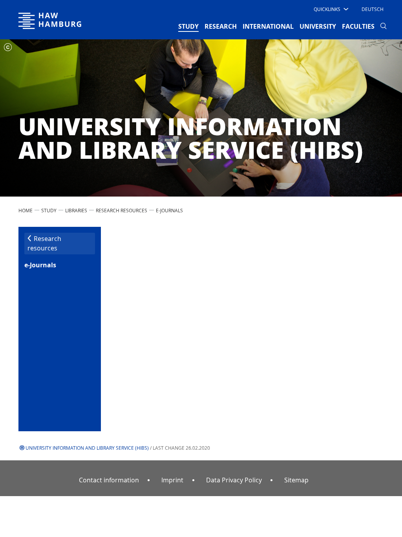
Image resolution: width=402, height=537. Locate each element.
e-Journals (169, 210)
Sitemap (296, 480)
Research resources (121, 210)
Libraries (76, 210)
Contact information (109, 480)
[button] (330, 9)
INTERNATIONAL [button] (268, 26)
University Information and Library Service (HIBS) (87, 448)
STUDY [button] (188, 26)
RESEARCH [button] (221, 26)
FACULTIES (358, 26)
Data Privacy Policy (234, 480)
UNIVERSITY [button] (318, 26)
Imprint (172, 480)
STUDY (49, 210)
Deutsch (373, 9)
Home (25, 210)
